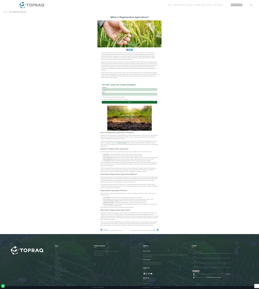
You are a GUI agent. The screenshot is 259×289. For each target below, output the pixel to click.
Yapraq (57, 253)
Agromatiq (57, 263)
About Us (57, 272)
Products (170, 4)
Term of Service (156, 287)
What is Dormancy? (99, 255)
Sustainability (197, 4)
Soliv (56, 255)
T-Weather (57, 259)
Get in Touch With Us (218, 4)
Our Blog (203, 4)
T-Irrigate (57, 257)
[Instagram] (149, 273)
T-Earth (57, 265)
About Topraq (208, 4)
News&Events (58, 274)
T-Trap (56, 261)
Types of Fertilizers (99, 253)
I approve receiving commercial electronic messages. (115, 99)
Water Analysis (59, 267)
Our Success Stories (189, 4)
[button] (127, 50)
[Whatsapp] (146, 273)
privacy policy (121, 97)
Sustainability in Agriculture (62, 271)
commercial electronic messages (213, 277)
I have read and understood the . (114, 97)
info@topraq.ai (146, 283)
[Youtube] (151, 273)
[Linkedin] (144, 273)
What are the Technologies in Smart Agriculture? (106, 251)
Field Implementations (179, 4)
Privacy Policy (147, 287)
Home (4, 12)
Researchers (58, 278)
